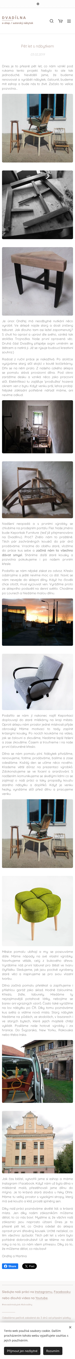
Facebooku (62, 1292)
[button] (51, 21)
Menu (69, 21)
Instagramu (43, 1292)
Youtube (41, 1298)
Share (12, 1266)
